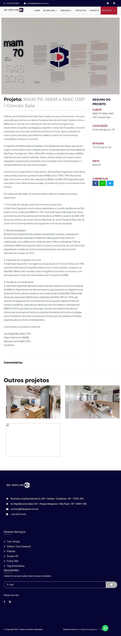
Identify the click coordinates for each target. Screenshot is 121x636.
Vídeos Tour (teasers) (19, 546)
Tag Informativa (15, 565)
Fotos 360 (12, 561)
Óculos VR (12, 556)
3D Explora (49, 10)
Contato (94, 10)
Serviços (65, 10)
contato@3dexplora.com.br (24, 509)
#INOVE (107, 10)
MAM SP (96, 165)
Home (37, 10)
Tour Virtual (13, 541)
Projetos (81, 10)
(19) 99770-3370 (18, 514)
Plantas (11, 551)
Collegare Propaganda (87, 629)
